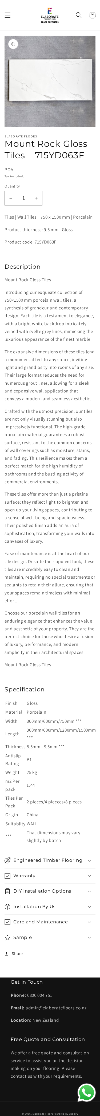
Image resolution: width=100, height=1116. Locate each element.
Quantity (12, 186)
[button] (7, 15)
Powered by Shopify (66, 1113)
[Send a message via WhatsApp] (86, 1092)
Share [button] (17, 953)
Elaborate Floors (43, 1113)
